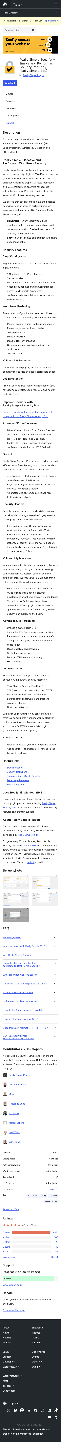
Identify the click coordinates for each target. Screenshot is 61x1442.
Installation (11, 108)
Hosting (7, 1337)
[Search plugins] (33, 30)
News (6, 1332)
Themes (36, 1332)
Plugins (35, 1337)
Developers (9, 1361)
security (42, 1196)
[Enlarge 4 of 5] (54, 895)
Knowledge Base (12, 937)
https (35, 1196)
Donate (37, 1361)
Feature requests (15, 784)
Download (10, 83)
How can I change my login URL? (20, 1019)
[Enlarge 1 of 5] (25, 879)
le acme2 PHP (28, 845)
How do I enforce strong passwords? (22, 1010)
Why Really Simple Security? (17, 955)
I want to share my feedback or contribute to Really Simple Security (21, 964)
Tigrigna (14, 1403)
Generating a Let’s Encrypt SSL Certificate (25, 983)
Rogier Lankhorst (18, 1084)
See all (54, 1257)
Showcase (37, 1327)
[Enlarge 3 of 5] (25, 895)
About (6, 1327)
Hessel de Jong (17, 1103)
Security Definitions (17, 771)
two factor (53, 1196)
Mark (11, 1094)
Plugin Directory (10, 13)
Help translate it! (51, 21)
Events (35, 1356)
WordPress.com (12, 1375)
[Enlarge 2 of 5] (54, 879)
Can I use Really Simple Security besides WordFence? (18, 1037)
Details (9, 93)
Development (13, 115)
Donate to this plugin (14, 1310)
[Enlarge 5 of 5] (25, 911)
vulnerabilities (51, 1201)
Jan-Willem (14, 1132)
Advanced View (11, 1209)
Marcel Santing (16, 1122)
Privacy (7, 1342)
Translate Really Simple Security (23, 776)
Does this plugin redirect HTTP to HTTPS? (25, 1028)
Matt (7, 1380)
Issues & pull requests (18, 780)
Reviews (10, 101)
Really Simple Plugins (33, 75)
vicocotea (14, 1113)
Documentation (15, 767)
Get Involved (39, 1351)
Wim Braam (15, 1142)
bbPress (8, 1385)
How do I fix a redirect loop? (18, 992)
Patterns (36, 1342)
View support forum (13, 1285)
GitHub (30, 862)
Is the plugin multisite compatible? (20, 1001)
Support (10, 123)
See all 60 (53, 1189)
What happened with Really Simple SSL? (24, 946)
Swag (36, 1366)
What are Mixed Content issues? (20, 974)
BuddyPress (10, 1390)
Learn (6, 1351)
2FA (29, 1196)
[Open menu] (56, 4)
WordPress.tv (11, 1366)
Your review (9, 1257)
